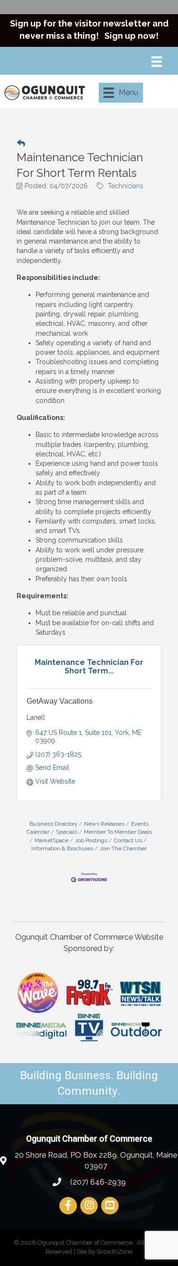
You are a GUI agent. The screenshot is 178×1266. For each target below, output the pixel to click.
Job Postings (91, 840)
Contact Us (128, 840)
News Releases (104, 824)
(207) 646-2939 (97, 1182)
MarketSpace (51, 840)
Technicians (125, 186)
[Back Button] (21, 143)
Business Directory (53, 824)
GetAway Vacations (60, 701)
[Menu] (157, 61)
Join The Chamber (123, 848)
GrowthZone (114, 1251)
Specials (66, 832)
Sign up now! (131, 36)
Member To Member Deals (118, 832)
